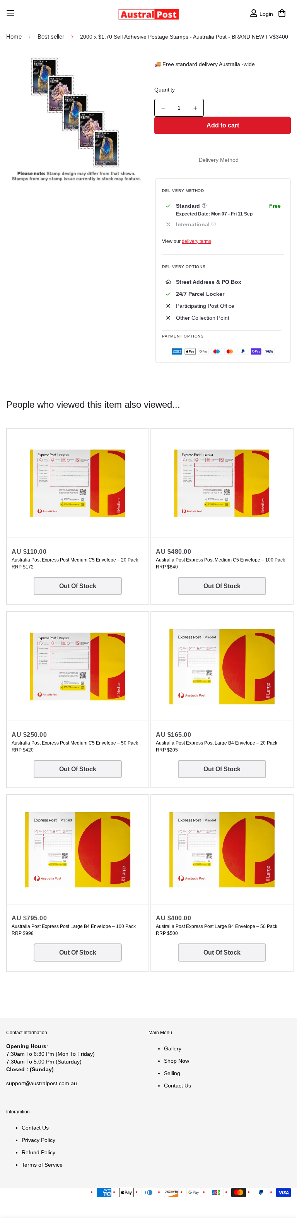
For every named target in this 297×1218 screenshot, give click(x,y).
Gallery (172, 1048)
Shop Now (176, 1061)
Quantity (164, 90)
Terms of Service (42, 1165)
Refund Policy (38, 1152)
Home (14, 36)
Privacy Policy (38, 1140)
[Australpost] (148, 13)
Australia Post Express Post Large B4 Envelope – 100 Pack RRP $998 (74, 930)
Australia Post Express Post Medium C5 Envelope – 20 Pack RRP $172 (75, 563)
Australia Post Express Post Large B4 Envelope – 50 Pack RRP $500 (216, 930)
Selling (172, 1073)
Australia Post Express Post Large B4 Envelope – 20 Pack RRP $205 (216, 746)
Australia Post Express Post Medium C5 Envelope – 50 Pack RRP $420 (75, 746)
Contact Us (177, 1085)
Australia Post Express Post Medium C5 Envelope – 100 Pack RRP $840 (220, 563)
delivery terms (196, 241)
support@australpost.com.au (41, 1083)
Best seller (51, 36)
